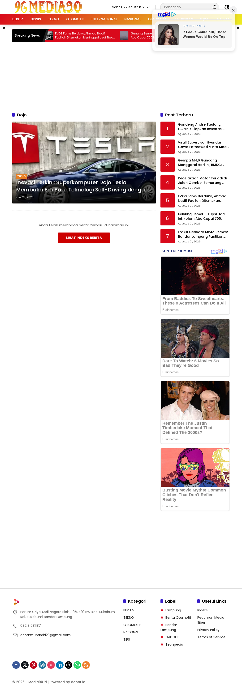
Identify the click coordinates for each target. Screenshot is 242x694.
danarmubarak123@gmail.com (45, 635)
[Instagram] (51, 665)
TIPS (126, 639)
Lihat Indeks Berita (84, 237)
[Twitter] (25, 665)
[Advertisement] (127, 76)
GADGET (172, 637)
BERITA (128, 610)
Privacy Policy (208, 629)
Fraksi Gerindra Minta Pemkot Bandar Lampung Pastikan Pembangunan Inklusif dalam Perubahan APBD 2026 (203, 234)
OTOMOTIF (132, 624)
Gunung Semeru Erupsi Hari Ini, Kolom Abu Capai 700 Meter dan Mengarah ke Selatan (145, 36)
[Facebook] (16, 665)
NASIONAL (131, 632)
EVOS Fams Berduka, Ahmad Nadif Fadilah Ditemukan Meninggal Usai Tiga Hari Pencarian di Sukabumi (70, 36)
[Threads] (68, 665)
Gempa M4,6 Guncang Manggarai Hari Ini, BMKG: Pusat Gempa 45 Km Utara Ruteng (201, 162)
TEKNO (21, 176)
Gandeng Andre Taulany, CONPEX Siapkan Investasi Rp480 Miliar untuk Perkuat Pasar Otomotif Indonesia (201, 126)
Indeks (202, 610)
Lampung (173, 610)
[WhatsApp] (77, 665)
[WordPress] (42, 665)
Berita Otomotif (178, 617)
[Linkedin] (60, 665)
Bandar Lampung (168, 627)
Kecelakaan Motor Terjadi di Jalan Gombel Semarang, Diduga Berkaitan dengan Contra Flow (202, 180)
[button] (214, 7)
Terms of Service (211, 637)
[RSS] (86, 665)
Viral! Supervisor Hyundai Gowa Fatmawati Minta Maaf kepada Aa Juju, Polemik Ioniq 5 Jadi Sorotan (203, 144)
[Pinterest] (33, 665)
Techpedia (174, 644)
